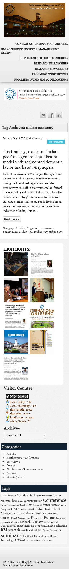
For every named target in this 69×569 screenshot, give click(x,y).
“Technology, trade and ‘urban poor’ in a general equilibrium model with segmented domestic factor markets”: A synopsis (32, 159)
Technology (41, 231)
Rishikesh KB (34, 530)
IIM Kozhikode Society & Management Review (30, 50)
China (20, 501)
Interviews (13, 461)
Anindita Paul (26, 495)
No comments (56, 141)
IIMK (15, 509)
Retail (23, 530)
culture (4, 505)
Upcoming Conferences (50, 74)
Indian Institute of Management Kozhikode (30, 511)
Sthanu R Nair (49, 536)
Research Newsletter (51, 69)
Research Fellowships (51, 63)
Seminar (12, 473)
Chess (14, 501)
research (14, 530)
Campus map (44, 44)
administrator (35, 138)
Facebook (24, 505)
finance (36, 505)
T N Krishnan (22, 540)
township (35, 540)
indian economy (44, 228)
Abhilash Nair (10, 496)
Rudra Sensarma (52, 530)
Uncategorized (15, 477)
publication (60, 525)
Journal (11, 465)
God (8, 509)
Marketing (48, 522)
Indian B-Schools (28, 509)
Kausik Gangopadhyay (20, 518)
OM (55, 522)
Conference (54, 500)
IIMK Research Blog (15, 562)
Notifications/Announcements (25, 469)
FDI (30, 505)
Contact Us (24, 44)
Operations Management (15, 525)
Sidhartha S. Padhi (30, 536)
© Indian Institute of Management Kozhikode (29, 563)
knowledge (60, 518)
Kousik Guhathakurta (10, 522)
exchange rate (13, 505)
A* (2, 495)
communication (33, 501)
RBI (4, 529)
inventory (52, 513)
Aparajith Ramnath (44, 496)
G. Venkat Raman (50, 505)
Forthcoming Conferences (23, 457)
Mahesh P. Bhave (31, 522)
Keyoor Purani (43, 517)
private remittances (41, 525)
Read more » (12, 219)
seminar (10, 535)
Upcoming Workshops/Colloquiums (41, 79)
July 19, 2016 (19, 138)
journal (6, 518)
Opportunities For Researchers (44, 58)
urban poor (56, 231)
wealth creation (46, 540)
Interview (40, 513)
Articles (61, 44)
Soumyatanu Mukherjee (17, 231)
